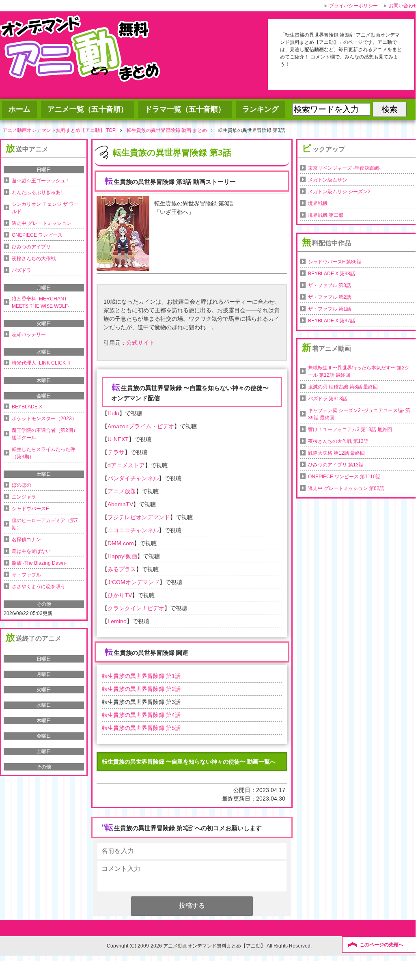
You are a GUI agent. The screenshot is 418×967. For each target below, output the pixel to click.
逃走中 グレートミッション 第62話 (346, 488)
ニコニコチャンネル (133, 530)
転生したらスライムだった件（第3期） (43, 453)
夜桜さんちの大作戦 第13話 (338, 441)
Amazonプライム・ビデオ (141, 426)
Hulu (113, 413)
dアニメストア (126, 465)
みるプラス (122, 569)
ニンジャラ (24, 497)
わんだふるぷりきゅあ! (37, 192)
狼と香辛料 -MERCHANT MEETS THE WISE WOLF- (40, 302)
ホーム (19, 109)
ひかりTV (120, 595)
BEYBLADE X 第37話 (331, 321)
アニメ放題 (122, 491)
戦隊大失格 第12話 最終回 (336, 453)
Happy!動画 (122, 556)
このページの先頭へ (381, 945)
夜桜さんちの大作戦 (34, 258)
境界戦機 (318, 203)
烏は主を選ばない (31, 551)
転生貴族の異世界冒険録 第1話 (141, 676)
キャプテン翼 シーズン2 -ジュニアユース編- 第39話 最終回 (359, 414)
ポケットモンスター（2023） (44, 418)
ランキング (260, 109)
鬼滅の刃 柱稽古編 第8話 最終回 (343, 387)
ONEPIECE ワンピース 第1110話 (344, 476)
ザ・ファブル (26, 575)
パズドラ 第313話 (327, 398)
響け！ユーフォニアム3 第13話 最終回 (350, 429)
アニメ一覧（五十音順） (87, 109)
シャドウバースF (30, 509)
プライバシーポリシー (353, 6)
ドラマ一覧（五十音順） (185, 109)
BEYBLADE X (27, 407)
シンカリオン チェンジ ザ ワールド (45, 207)
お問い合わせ (403, 6)
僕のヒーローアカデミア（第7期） (45, 524)
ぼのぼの (21, 485)
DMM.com (121, 543)
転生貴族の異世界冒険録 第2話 (141, 689)
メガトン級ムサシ (327, 180)
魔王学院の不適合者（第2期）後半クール (45, 433)
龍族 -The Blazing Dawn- (39, 563)
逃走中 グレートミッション (41, 223)
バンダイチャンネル (133, 478)
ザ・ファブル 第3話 (329, 285)
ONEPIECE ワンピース (37, 235)
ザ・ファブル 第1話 (329, 309)
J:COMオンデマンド (133, 582)
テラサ (116, 452)
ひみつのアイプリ (31, 247)
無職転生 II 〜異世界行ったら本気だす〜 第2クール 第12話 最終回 (358, 371)
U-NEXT (118, 439)
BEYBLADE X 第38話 (331, 273)
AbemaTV (120, 504)
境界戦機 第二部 (325, 215)
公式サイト (140, 342)
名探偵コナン (26, 539)
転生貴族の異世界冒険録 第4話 (141, 715)
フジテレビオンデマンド (139, 517)
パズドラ (21, 270)
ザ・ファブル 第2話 (329, 297)
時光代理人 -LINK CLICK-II (41, 363)
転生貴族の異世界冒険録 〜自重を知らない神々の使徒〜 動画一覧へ (189, 761)
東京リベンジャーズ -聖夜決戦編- (344, 168)
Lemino (117, 621)
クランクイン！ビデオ (136, 608)
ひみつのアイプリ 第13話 (336, 465)
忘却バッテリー (29, 334)
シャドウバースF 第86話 (335, 262)
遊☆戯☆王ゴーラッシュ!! (40, 180)
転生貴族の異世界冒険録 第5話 (141, 728)
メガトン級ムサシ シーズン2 (339, 191)
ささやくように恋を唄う (38, 586)
